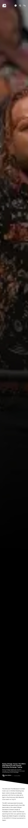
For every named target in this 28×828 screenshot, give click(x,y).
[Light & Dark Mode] (16, 6)
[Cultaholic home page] (8, 5)
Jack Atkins (8, 775)
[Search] (20, 5)
